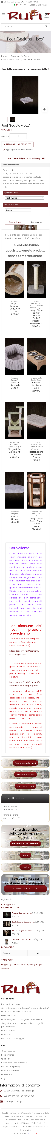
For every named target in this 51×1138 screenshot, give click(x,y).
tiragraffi (5, 964)
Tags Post (7, 959)
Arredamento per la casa (36, 379)
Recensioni (36, 222)
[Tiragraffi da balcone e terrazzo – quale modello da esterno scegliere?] (7, 915)
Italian (20, 5)
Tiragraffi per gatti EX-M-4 (14, 452)
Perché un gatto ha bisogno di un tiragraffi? (21, 1019)
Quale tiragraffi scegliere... (22, 922)
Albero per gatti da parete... (23, 931)
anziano (5, 968)
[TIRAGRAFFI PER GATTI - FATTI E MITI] (7, 942)
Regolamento (7, 1055)
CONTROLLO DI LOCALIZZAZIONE (25, 844)
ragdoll (35, 964)
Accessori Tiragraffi (15, 302)
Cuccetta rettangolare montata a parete (36, 453)
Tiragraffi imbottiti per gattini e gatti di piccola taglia (36, 304)
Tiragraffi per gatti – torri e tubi (36, 514)
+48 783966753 (31, 2)
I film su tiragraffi (8, 1030)
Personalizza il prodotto (18, 144)
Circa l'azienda (8, 1051)
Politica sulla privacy (10, 1066)
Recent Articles (10, 907)
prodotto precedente (14, 69)
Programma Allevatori (25, 763)
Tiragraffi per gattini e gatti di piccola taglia (15, 444)
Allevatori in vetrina (25, 774)
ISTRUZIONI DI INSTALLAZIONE (25, 888)
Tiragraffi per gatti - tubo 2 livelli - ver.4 (36, 522)
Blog (3, 1078)
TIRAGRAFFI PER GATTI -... (22, 940)
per (40, 964)
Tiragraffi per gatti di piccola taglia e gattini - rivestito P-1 (36, 317)
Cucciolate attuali (25, 786)
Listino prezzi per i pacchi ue (14, 1062)
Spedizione (6, 1059)
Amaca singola (14, 518)
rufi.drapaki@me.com (13, 2)
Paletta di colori (8, 1015)
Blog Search (8, 947)
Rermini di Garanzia (10, 1070)
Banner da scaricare (11, 1004)
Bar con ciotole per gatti (36, 385)
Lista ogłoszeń (8, 904)
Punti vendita (7, 1074)
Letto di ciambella (15, 384)
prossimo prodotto (37, 69)
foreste (18, 964)
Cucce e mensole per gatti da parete (36, 444)
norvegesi (27, 964)
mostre (25, 867)
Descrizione (15, 222)
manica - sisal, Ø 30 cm (15, 309)
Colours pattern (26, 227)
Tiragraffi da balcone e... (22, 913)
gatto (12, 964)
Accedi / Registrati (38, 5)
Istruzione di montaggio (12, 1038)
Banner (25, 855)
